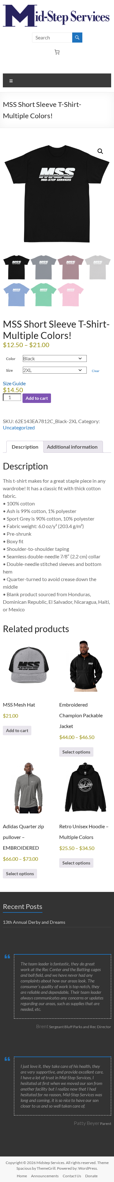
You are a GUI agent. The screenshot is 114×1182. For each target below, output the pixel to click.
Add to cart (37, 398)
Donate (91, 1175)
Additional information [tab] (72, 447)
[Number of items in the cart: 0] (57, 52)
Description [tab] (25, 447)
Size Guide (14, 383)
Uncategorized (19, 427)
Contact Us (72, 1175)
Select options (76, 751)
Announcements (45, 1175)
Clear (95, 371)
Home (22, 1175)
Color (11, 358)
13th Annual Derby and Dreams (34, 922)
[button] (100, 151)
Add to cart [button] (17, 730)
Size (9, 370)
